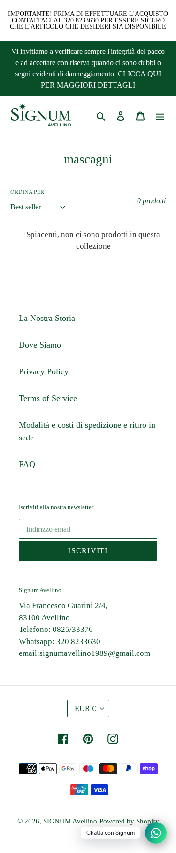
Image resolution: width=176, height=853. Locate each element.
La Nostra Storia (47, 318)
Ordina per (27, 192)
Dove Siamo (40, 344)
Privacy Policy (44, 371)
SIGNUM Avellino (70, 821)
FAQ (27, 464)
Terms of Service (48, 398)
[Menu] (160, 115)
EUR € (85, 708)
